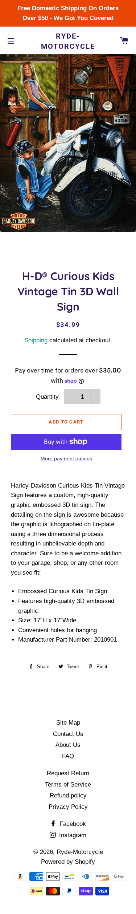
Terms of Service (68, 784)
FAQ (68, 756)
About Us (68, 744)
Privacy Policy (68, 806)
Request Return (68, 773)
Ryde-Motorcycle (68, 41)
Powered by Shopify (68, 861)
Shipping (36, 340)
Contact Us (68, 733)
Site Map (68, 722)
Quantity (47, 396)
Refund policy (68, 795)
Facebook (72, 823)
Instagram (71, 835)
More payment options (66, 458)
